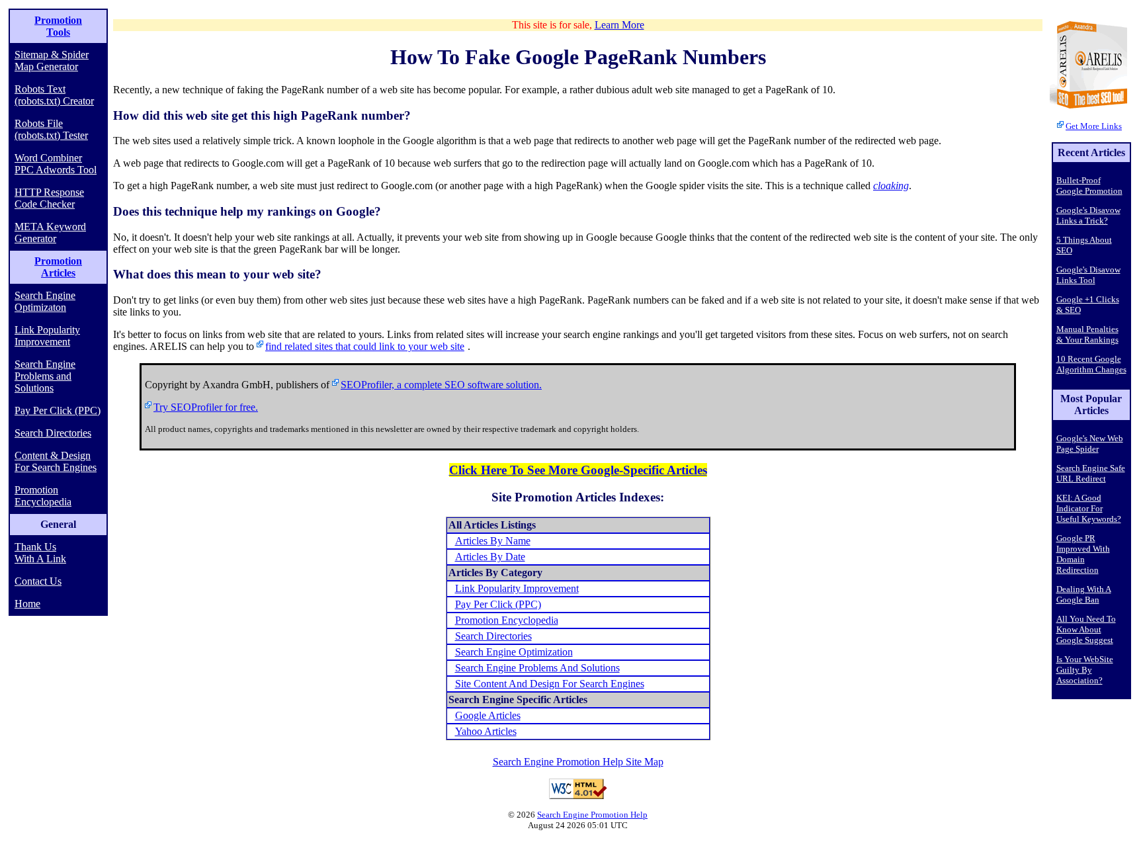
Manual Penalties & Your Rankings (1087, 334)
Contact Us (38, 581)
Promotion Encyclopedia (43, 495)
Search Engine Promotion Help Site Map (578, 761)
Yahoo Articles (486, 731)
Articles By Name (492, 540)
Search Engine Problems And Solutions (537, 667)
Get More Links (1094, 126)
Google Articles (488, 715)
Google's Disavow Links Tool (1088, 275)
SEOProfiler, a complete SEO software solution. (441, 384)
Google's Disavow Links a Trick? (1088, 215)
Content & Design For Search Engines (56, 461)
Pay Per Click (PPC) (58, 410)
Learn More (619, 24)
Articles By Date (490, 556)
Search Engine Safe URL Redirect (1090, 473)
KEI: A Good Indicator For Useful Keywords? (1088, 508)
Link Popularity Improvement (47, 335)
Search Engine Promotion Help (592, 815)
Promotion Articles (58, 266)
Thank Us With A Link (40, 552)
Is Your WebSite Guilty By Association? (1084, 669)
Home (27, 603)
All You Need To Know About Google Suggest (1086, 629)
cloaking (891, 185)
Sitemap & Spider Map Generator (52, 60)
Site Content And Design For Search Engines (549, 683)
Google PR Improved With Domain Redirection (1083, 554)
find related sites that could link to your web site (364, 346)
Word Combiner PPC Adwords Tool (56, 163)
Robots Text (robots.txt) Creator (54, 94)
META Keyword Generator (50, 232)
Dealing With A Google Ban (1083, 594)
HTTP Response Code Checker (49, 198)
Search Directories (53, 433)
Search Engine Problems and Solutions (45, 376)
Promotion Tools (58, 26)
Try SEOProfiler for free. (205, 407)
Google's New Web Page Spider (1089, 443)
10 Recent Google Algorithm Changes (1091, 364)
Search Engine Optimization (514, 652)
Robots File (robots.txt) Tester (51, 129)
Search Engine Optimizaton (45, 301)
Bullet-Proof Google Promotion (1089, 185)
